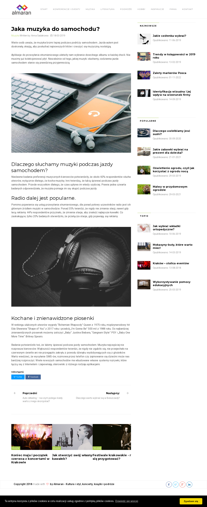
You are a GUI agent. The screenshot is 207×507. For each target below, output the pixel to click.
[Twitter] (176, 484)
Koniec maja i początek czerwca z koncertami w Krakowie (30, 458)
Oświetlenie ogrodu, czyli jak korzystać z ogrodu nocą (173, 170)
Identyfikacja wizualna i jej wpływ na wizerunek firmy (172, 93)
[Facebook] (169, 484)
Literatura (108, 9)
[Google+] (182, 484)
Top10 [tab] (144, 216)
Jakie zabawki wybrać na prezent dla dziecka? (170, 151)
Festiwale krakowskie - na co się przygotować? (115, 457)
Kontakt (187, 9)
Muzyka (90, 9)
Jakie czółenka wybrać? (169, 35)
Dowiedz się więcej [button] (126, 501)
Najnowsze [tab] (148, 26)
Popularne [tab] (148, 121)
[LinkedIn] (189, 484)
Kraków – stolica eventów (171, 263)
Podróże (126, 9)
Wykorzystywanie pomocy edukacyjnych (172, 283)
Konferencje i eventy (66, 9)
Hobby (141, 9)
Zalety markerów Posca (169, 73)
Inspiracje (157, 9)
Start (44, 9)
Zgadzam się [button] (191, 501)
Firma (173, 9)
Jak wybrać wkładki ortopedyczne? (166, 228)
